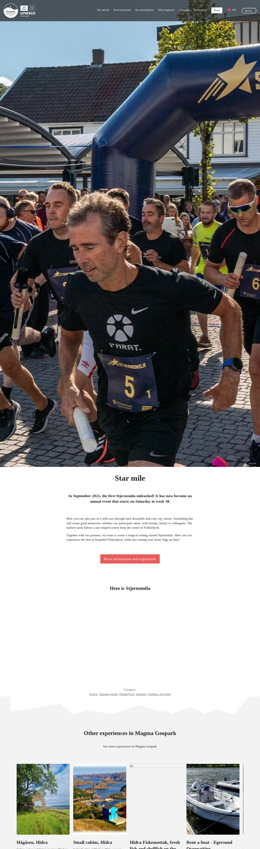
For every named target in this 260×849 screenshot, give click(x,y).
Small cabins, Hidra (92, 842)
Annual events (108, 694)
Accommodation (144, 9)
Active (93, 694)
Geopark (184, 9)
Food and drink (122, 9)
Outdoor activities (159, 694)
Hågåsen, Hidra (32, 842)
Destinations (200, 9)
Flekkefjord (126, 694)
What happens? (166, 9)
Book (217, 10)
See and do (103, 9)
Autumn (141, 694)
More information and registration (130, 559)
